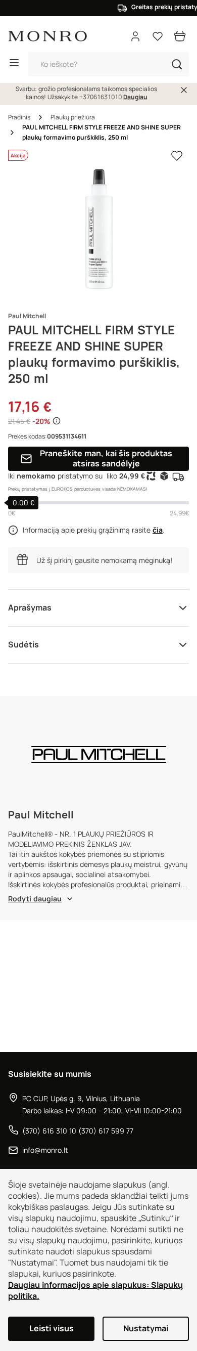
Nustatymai (145, 1328)
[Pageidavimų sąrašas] (158, 36)
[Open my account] (135, 36)
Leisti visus (51, 1328)
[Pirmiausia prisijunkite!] (177, 155)
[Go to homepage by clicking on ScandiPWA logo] (47, 36)
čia (158, 530)
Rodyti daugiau (35, 899)
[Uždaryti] (184, 90)
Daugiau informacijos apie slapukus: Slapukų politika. (95, 1290)
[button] (177, 64)
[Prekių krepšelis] (180, 36)
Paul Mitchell (27, 316)
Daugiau (135, 97)
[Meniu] (14, 64)
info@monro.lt (45, 1150)
